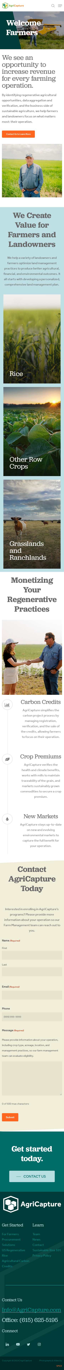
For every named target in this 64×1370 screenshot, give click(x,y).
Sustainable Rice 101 (47, 1250)
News (37, 1239)
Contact (38, 1245)
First (4, 948)
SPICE (59, 1366)
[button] (60, 5)
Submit (10, 1117)
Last (4, 964)
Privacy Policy (42, 1255)
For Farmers (10, 1234)
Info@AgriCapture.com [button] (31, 1310)
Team (36, 1234)
